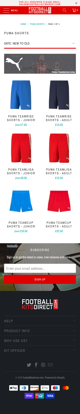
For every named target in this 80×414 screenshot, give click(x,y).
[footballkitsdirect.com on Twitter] (29, 365)
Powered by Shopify (55, 377)
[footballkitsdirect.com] (40, 10)
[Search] (66, 10)
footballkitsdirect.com (33, 377)
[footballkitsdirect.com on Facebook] (36, 365)
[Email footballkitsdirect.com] (50, 365)
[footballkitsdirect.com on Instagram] (43, 365)
